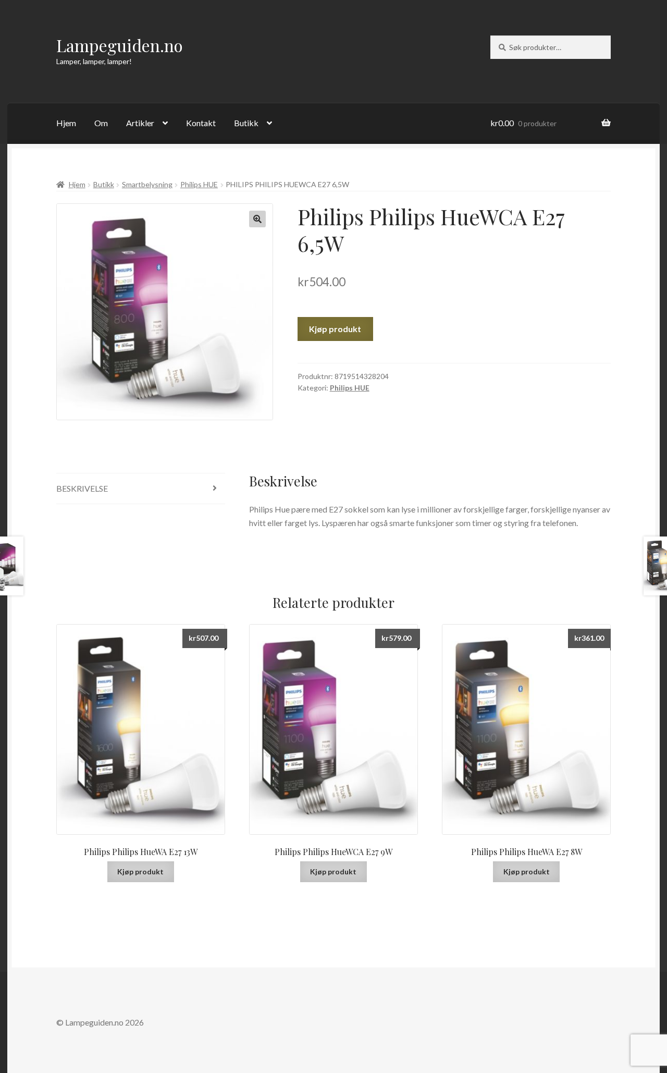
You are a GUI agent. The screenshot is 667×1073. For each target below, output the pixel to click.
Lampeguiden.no (119, 45)
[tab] (140, 488)
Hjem (66, 123)
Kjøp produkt (335, 329)
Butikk (246, 123)
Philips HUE (199, 184)
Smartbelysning (147, 184)
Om (101, 123)
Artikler (140, 123)
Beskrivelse (82, 488)
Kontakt (201, 123)
